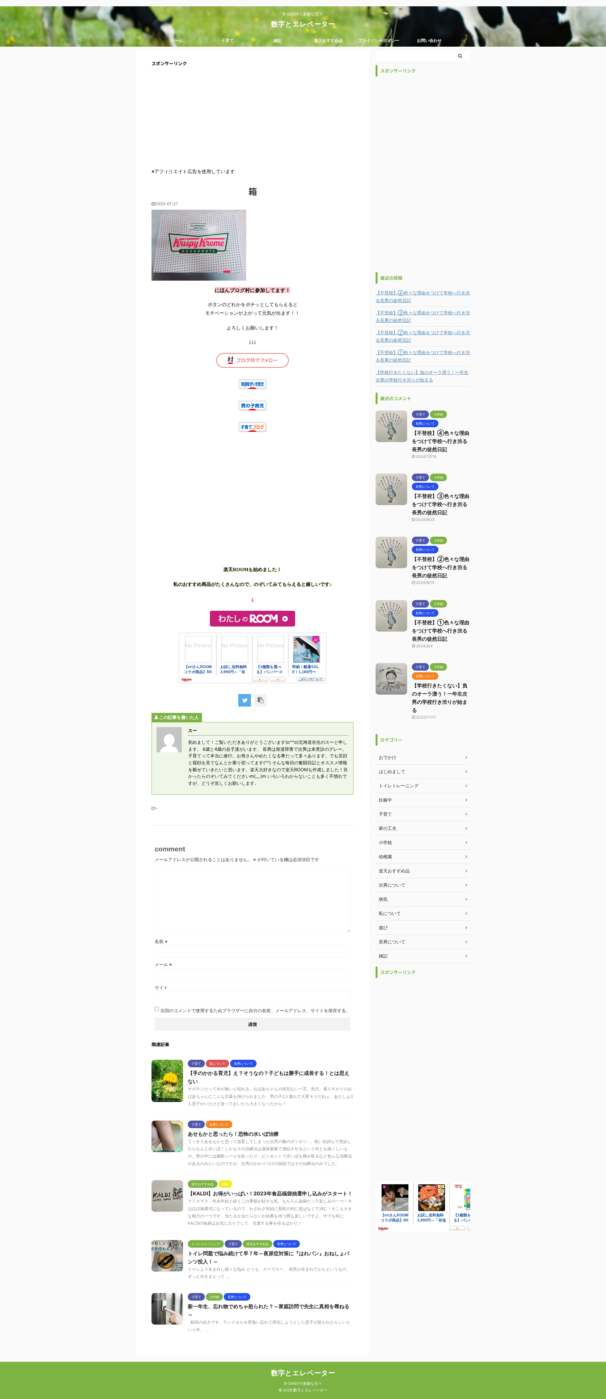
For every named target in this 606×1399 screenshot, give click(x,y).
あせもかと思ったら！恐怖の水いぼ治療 (233, 1134)
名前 (161, 941)
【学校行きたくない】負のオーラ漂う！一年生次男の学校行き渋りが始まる (422, 376)
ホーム (177, 40)
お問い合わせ (429, 40)
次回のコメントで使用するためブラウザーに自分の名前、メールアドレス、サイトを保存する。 (255, 1010)
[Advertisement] (253, 117)
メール (163, 964)
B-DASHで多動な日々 (303, 1383)
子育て (227, 40)
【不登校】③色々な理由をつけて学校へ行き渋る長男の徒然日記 (423, 316)
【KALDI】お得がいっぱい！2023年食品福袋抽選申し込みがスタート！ (270, 1193)
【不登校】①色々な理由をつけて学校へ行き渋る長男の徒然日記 (423, 356)
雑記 (278, 40)
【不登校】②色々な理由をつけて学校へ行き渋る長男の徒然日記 (423, 336)
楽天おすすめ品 (328, 40)
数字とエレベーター (303, 24)
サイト (161, 987)
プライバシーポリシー (378, 40)
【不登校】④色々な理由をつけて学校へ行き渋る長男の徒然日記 (423, 296)
